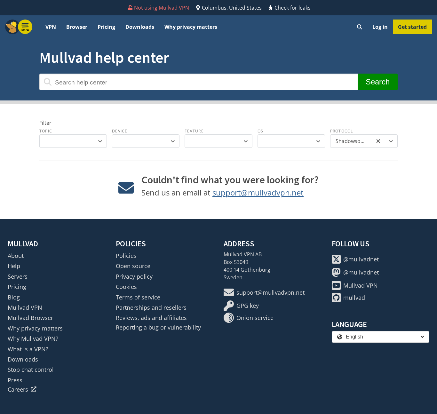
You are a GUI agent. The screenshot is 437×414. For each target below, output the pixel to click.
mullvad (354, 297)
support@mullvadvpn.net (258, 192)
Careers (18, 389)
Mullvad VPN (25, 307)
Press (15, 380)
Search (378, 81)
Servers (18, 276)
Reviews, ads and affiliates (151, 318)
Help (14, 266)
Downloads (139, 26)
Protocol (341, 131)
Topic (45, 131)
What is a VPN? (28, 349)
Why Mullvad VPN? (33, 338)
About (16, 255)
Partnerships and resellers (151, 307)
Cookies (126, 287)
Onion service (255, 318)
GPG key (247, 305)
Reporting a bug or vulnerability (158, 327)
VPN (50, 26)
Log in (380, 26)
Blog (14, 297)
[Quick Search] (359, 27)
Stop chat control (31, 369)
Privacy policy (134, 276)
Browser (76, 26)
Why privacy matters (190, 26)
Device (119, 131)
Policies (126, 255)
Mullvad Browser (30, 318)
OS (260, 131)
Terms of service (138, 297)
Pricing (106, 26)
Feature (194, 131)
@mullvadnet (361, 259)
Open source (133, 266)
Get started (412, 26)
